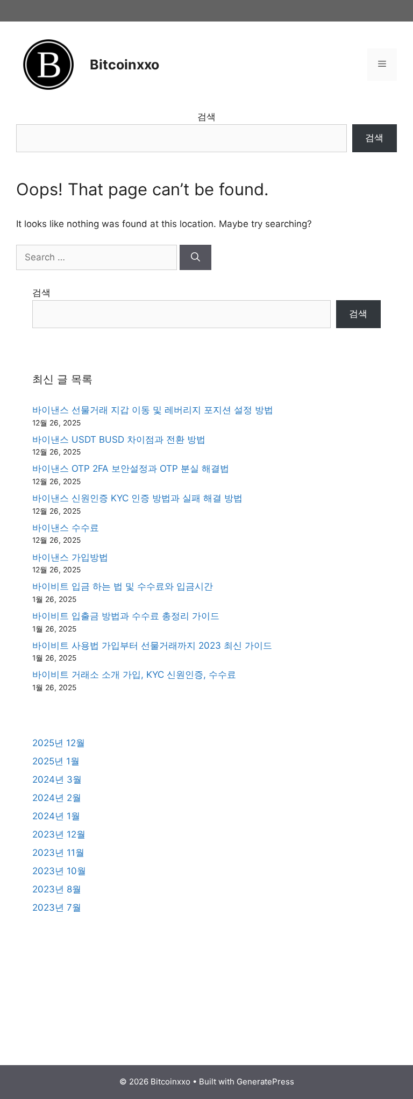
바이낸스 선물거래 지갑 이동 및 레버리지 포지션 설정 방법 (152, 410)
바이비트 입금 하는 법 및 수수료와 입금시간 (122, 586)
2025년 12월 (58, 743)
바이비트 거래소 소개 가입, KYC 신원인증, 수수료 (134, 674)
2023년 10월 (59, 871)
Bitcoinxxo (124, 64)
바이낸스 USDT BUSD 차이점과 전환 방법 (118, 439)
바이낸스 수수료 (65, 527)
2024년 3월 (57, 779)
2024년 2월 (56, 797)
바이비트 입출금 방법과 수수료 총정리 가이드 (125, 616)
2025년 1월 (56, 761)
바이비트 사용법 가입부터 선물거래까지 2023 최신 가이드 (152, 645)
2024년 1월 (56, 816)
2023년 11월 (58, 852)
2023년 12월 (59, 834)
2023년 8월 (56, 889)
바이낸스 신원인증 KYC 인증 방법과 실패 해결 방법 (137, 498)
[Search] (195, 258)
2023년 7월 (56, 907)
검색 (206, 116)
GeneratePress (265, 1081)
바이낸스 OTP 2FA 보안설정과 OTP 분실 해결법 (130, 468)
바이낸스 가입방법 (70, 557)
